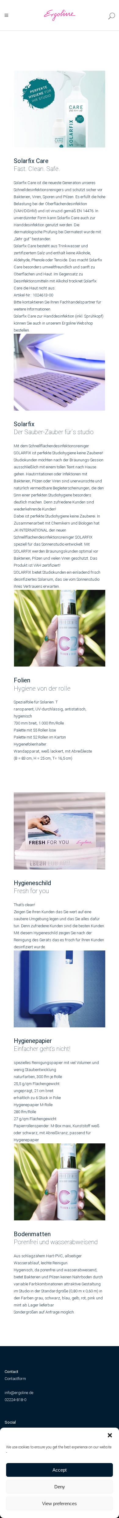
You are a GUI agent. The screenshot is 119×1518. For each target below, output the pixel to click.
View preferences (59, 1503)
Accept (59, 1470)
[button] (110, 1435)
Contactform (15, 1378)
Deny (59, 1486)
